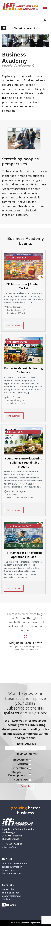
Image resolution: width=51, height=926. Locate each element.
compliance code (10, 892)
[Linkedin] (3, 28)
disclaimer (7, 899)
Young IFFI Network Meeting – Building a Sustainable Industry (23, 462)
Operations (20, 768)
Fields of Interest (27, 753)
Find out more (13, 325)
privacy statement (11, 896)
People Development (16, 774)
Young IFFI (21, 779)
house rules (8, 889)
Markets (22, 763)
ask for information (12, 866)
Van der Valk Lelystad (16, 491)
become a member (11, 873)
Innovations (20, 759)
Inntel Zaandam (14, 307)
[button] (45, 7)
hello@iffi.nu (10, 847)
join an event (8, 870)
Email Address (26, 743)
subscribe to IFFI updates (15, 863)
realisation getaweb (31, 922)
